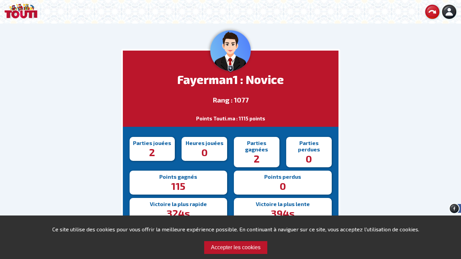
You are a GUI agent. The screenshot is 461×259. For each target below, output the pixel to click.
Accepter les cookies (236, 247)
